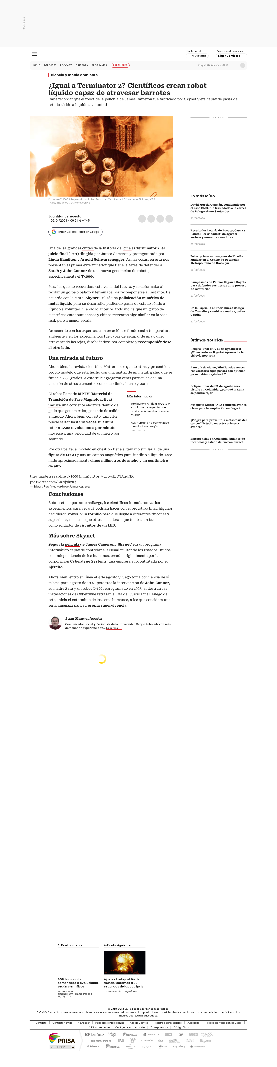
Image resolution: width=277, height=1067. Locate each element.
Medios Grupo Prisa (61, 1047)
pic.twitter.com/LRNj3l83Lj (53, 482)
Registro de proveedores (168, 1022)
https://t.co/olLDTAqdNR (112, 476)
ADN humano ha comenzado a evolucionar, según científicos (78, 983)
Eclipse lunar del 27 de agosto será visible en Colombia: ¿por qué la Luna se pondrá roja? (217, 389)
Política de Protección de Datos (224, 1022)
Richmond (93, 1045)
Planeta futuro (189, 1040)
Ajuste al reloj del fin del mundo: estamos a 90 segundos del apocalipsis (123, 983)
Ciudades (82, 65)
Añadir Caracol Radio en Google (78, 232)
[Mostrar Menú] (34, 54)
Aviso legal (193, 1022)
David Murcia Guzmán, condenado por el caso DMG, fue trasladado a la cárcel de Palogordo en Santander (218, 208)
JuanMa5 (84, 216)
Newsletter (234, 65)
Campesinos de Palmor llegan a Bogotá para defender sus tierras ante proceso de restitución (218, 285)
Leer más (112, 627)
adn (193, 1034)
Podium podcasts (129, 1045)
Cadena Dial (160, 1040)
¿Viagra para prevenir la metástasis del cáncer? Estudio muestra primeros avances (219, 423)
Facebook (142, 219)
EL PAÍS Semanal (173, 1040)
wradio (131, 1040)
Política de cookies (99, 1027)
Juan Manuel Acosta (65, 216)
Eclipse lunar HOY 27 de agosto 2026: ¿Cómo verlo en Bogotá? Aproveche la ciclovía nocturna (217, 352)
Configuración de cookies (130, 1027)
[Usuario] (242, 65)
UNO (119, 1040)
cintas (88, 248)
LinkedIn (160, 219)
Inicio (36, 65)
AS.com (180, 1034)
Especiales (120, 65)
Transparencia (159, 1027)
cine (127, 248)
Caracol (206, 1034)
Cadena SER (167, 1034)
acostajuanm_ (89, 216)
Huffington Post (100, 1040)
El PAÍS (94, 1034)
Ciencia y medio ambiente (74, 75)
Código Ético (181, 1027)
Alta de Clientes (139, 1022)
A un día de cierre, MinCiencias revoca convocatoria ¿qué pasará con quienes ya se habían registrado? (218, 371)
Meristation (196, 1045)
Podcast (66, 65)
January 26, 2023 (80, 486)
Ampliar (165, 123)
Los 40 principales (111, 1034)
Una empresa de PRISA (62, 1038)
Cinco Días (146, 1040)
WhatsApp (169, 219)
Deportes (50, 65)
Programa (199, 55)
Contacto (41, 1022)
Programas (99, 65)
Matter (109, 367)
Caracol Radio (138, 54)
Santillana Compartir (149, 1034)
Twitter (151, 219)
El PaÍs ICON (145, 1045)
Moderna (112, 1045)
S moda (161, 1045)
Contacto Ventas (62, 1022)
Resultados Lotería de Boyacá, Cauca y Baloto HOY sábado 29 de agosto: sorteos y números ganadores (218, 234)
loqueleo (178, 1045)
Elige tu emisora (229, 56)
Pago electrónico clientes (109, 1022)
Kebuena (205, 1040)
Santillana (128, 1034)
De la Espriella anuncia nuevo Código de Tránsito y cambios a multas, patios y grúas (218, 311)
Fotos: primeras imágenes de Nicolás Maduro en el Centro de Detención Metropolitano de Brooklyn (217, 260)
